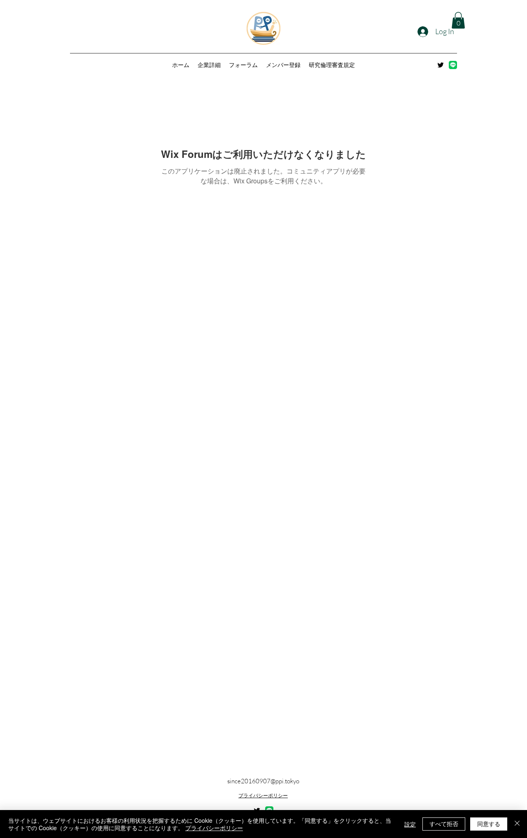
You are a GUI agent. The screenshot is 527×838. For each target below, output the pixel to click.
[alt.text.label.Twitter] (440, 65)
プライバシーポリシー (263, 795)
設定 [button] (410, 824)
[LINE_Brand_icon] (453, 65)
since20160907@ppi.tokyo (263, 781)
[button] (458, 20)
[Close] (517, 824)
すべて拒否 (443, 823)
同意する (488, 823)
